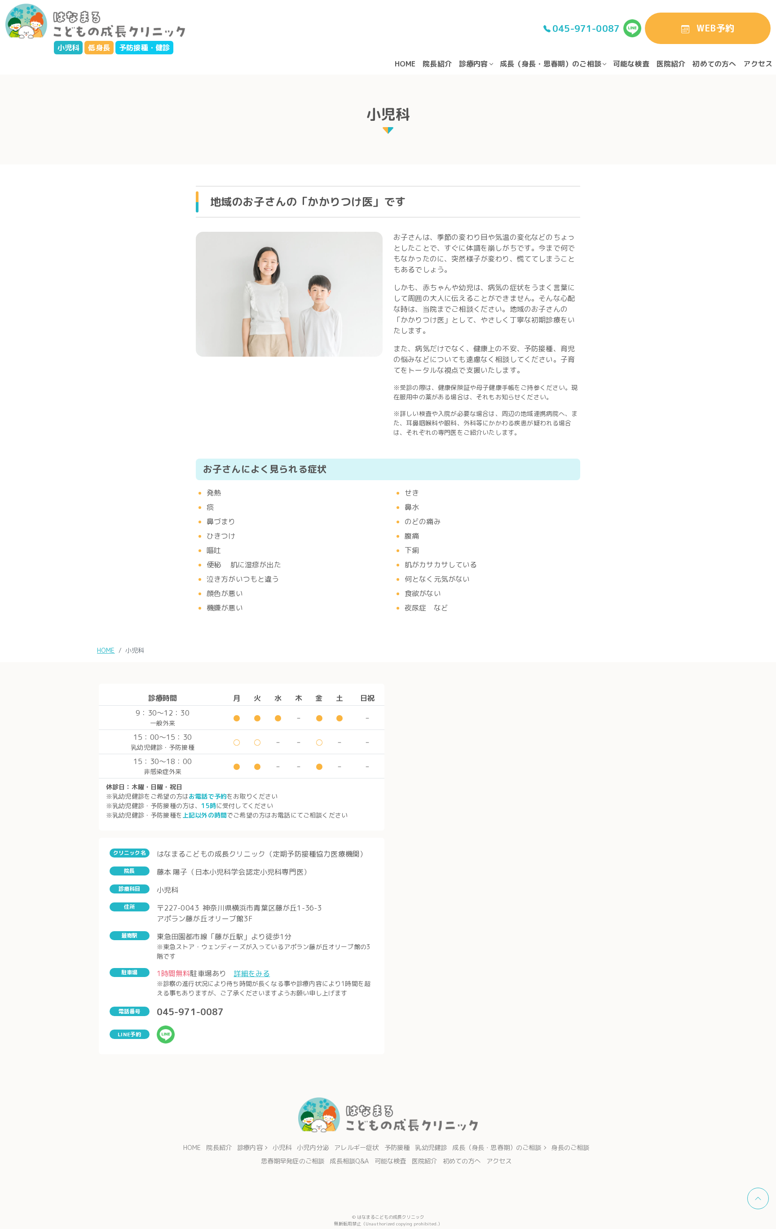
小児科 (282, 1147)
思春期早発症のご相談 (293, 1161)
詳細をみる (252, 973)
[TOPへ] (758, 1198)
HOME (405, 64)
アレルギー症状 (356, 1147)
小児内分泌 (313, 1147)
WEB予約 (715, 28)
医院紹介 (671, 64)
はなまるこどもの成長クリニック (390, 1217)
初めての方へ (714, 64)
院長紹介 (437, 64)
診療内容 (473, 64)
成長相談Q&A (349, 1161)
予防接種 (397, 1147)
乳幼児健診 (431, 1147)
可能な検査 (631, 64)
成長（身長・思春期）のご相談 (550, 64)
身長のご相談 (570, 1147)
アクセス (757, 64)
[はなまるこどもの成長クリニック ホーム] (95, 21)
